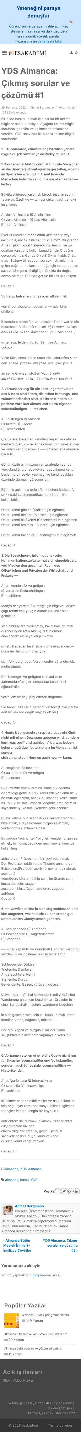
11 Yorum (16, 1354)
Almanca (11, 1169)
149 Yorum (34, 1320)
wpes (68, 1425)
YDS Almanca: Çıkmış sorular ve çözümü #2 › (60, 1245)
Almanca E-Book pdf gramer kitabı (45, 1315)
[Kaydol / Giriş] (71, 53)
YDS (34, 1180)
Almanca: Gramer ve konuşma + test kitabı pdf (36, 1334)
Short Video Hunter (18, 1380)
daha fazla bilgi (50, 41)
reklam (52, 1408)
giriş (35, 1275)
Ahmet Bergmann (42, 107)
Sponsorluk (63, 1403)
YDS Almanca (31, 1169)
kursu (24, 1180)
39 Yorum (16, 1340)
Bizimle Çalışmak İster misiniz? (51, 1413)
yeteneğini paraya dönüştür (29, 1403)
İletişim (66, 1408)
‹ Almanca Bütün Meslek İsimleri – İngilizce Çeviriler (17, 1245)
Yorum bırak (67, 107)
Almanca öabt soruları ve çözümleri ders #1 (33, 1348)
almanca (11, 1180)
